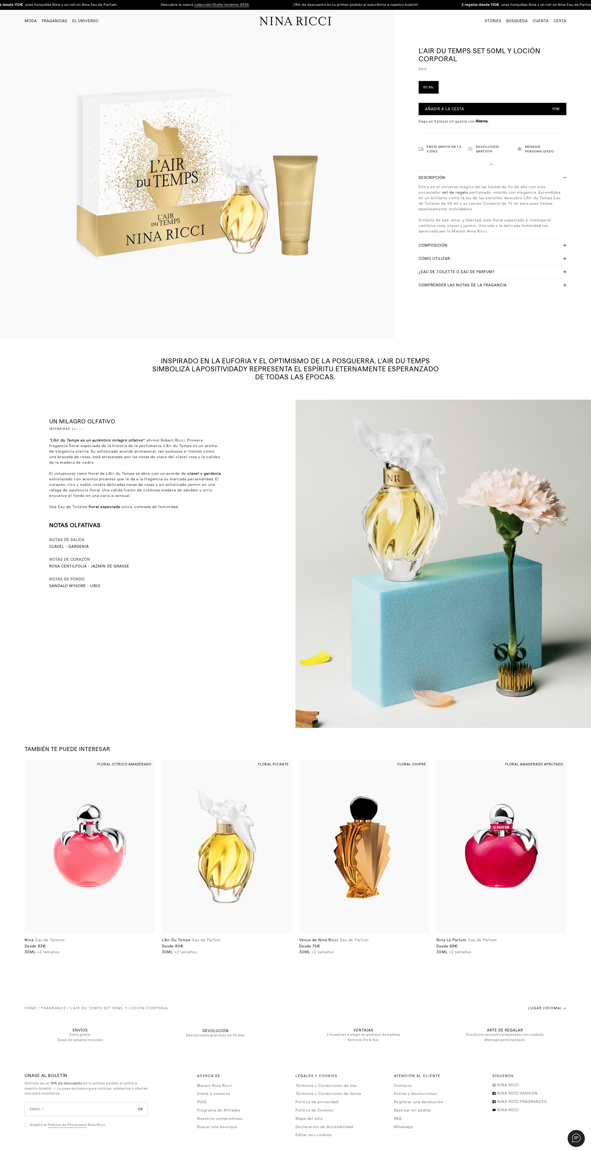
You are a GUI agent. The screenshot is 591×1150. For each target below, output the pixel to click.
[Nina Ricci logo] (295, 21)
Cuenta (541, 21)
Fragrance (53, 1008)
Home (31, 1008)
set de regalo (455, 192)
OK (140, 1109)
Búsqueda (517, 21)
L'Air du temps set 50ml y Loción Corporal (119, 1008)
